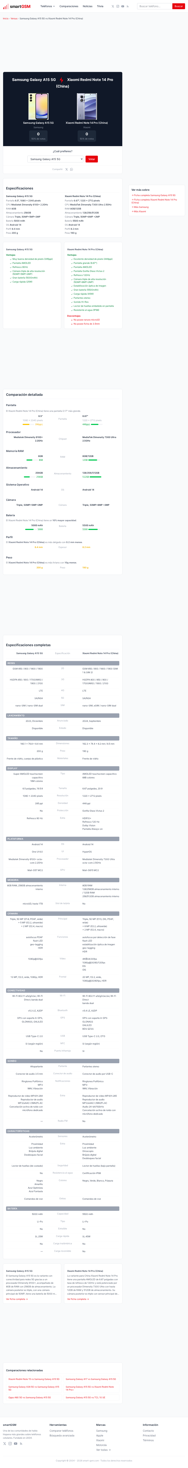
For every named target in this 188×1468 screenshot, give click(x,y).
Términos (148, 1440)
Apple (99, 1435)
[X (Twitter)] (112, 6)
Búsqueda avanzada (62, 1435)
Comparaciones (68, 6)
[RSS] (127, 6)
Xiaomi (100, 1440)
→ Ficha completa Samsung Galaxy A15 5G (153, 195)
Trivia (100, 6)
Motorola (101, 1445)
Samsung (101, 1430)
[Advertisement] (62, 359)
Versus (14, 18)
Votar (91, 159)
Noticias (88, 6)
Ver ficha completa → (17, 1299)
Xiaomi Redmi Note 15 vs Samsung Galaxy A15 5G (33, 1379)
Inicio (5, 18)
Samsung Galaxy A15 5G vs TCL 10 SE (85, 1397)
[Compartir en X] (66, 169)
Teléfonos (46, 6)
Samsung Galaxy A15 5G (38, 122)
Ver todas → (103, 1449)
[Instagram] (117, 6)
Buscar (179, 6)
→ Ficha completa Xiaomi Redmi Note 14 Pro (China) (154, 201)
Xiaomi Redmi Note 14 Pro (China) (87, 122)
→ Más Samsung (140, 207)
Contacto (148, 1430)
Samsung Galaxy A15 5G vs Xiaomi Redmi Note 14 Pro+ (90, 1388)
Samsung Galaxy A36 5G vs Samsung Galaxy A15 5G (33, 1388)
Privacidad (149, 1435)
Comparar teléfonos (61, 1430)
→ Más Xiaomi (138, 211)
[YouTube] (122, 6)
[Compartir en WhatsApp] (71, 169)
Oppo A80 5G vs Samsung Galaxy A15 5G (29, 1397)
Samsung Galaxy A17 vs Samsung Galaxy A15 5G (91, 1379)
